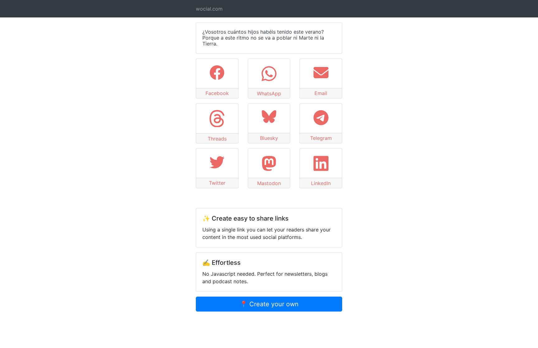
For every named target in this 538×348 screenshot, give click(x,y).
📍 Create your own (269, 304)
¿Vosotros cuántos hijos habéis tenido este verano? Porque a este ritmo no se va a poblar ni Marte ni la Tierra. (263, 38)
